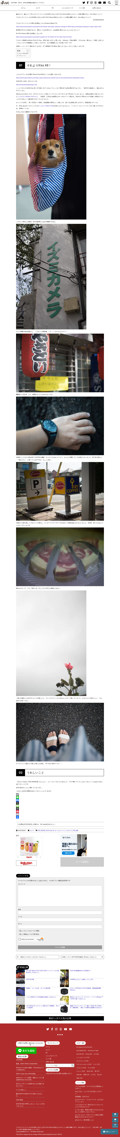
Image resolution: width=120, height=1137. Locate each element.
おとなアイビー (80, 1099)
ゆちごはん (78, 1091)
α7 (96, 1054)
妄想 (76, 830)
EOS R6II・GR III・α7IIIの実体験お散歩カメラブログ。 (28, 3)
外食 (79, 1074)
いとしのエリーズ (67, 8)
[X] (60, 803)
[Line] (60, 797)
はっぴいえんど (80, 1115)
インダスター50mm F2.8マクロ (27, 96)
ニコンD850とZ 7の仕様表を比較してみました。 (41, 997)
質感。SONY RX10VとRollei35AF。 (27, 1064)
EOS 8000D (41, 830)
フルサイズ (68, 830)
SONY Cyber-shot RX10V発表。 (26, 1074)
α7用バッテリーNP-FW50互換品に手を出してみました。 (80, 957)
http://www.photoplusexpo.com (26, 84)
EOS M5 (80, 1054)
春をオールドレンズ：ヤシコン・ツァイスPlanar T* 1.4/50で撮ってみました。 (86, 998)
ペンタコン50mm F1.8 (46, 106)
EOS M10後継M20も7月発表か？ (80, 970)
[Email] (60, 814)
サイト (20, 924)
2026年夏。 (20, 1060)
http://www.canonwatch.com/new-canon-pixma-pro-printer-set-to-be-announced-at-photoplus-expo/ (50, 78)
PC (53, 8)
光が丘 (90, 1071)
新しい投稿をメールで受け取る (29, 934)
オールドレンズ (60, 830)
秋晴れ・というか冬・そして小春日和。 (39, 988)
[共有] (60, 817)
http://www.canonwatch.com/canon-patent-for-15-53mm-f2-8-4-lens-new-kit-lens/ (44, 37)
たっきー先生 (79, 1110)
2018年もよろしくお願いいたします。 (82, 979)
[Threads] (60, 808)
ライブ (91, 1067)
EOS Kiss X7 (50, 830)
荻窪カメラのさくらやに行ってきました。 (34, 957)
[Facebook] (60, 800)
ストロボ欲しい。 (21, 1090)
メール (20, 916)
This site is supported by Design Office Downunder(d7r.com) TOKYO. (39, 1134)
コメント (21, 884)
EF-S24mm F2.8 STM (84, 1047)
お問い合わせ (96, 8)
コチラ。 (70, 1073)
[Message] (60, 805)
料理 (86, 1074)
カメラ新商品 (82, 862)
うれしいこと (22, 55)
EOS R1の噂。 (30, 979)
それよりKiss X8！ (23, 53)
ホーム (23, 8)
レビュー (81, 1071)
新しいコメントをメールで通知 (29, 931)
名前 (19, 909)
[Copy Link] (60, 794)
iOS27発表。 (20, 1100)
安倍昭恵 (78, 1096)
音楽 (79, 1078)
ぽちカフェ (78, 1120)
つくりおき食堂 (80, 1086)
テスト (96, 1064)
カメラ (38, 8)
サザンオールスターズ (84, 1064)
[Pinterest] (60, 811)
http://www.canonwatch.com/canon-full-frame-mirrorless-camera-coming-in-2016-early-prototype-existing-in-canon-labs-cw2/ (58, 26)
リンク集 (82, 8)
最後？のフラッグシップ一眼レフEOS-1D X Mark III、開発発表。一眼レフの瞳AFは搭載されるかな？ (86, 1006)
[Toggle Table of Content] (27, 50)
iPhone (89, 1054)
